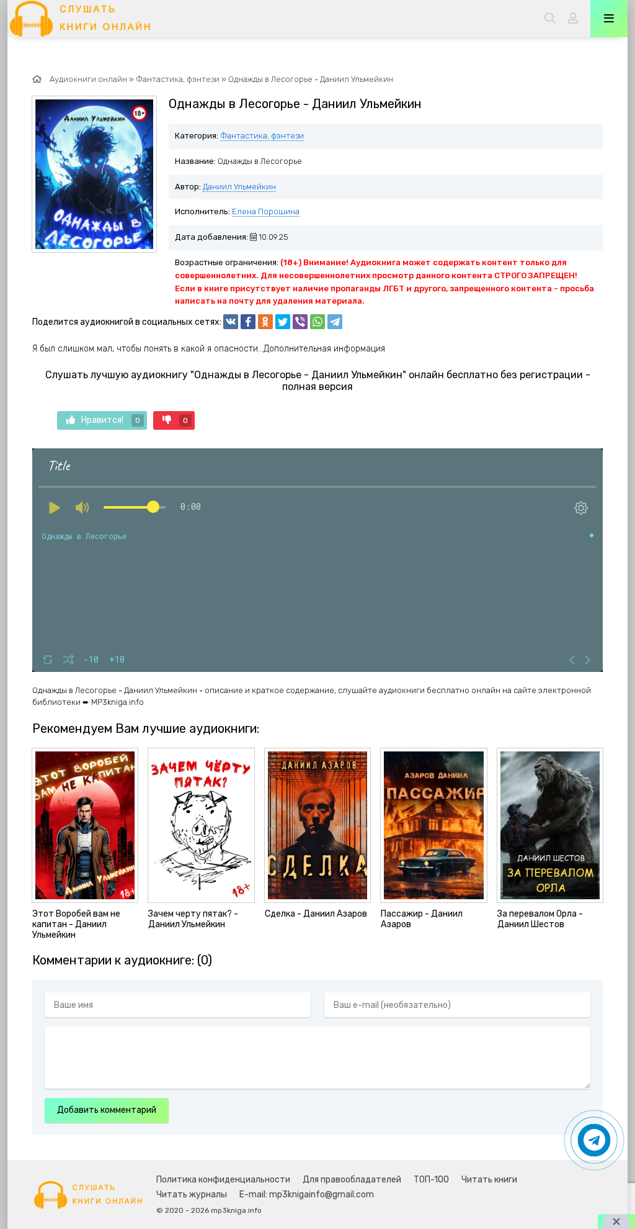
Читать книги (489, 1179)
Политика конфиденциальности (223, 1179)
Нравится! (110, 420)
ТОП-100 (431, 1179)
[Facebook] (248, 321)
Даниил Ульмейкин (239, 186)
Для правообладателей (352, 1179)
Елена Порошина (266, 211)
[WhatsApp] (317, 321)
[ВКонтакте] (230, 321)
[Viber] (300, 321)
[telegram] (334, 321)
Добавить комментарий (106, 1110)
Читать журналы (191, 1194)
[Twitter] (282, 321)
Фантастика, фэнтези (262, 135)
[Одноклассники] (265, 321)
